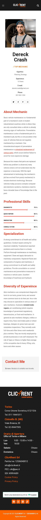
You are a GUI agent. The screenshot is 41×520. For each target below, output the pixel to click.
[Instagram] (18, 502)
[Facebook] (14, 502)
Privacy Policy (11, 481)
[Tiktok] (27, 502)
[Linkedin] (23, 502)
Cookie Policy (11, 477)
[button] (38, 5)
